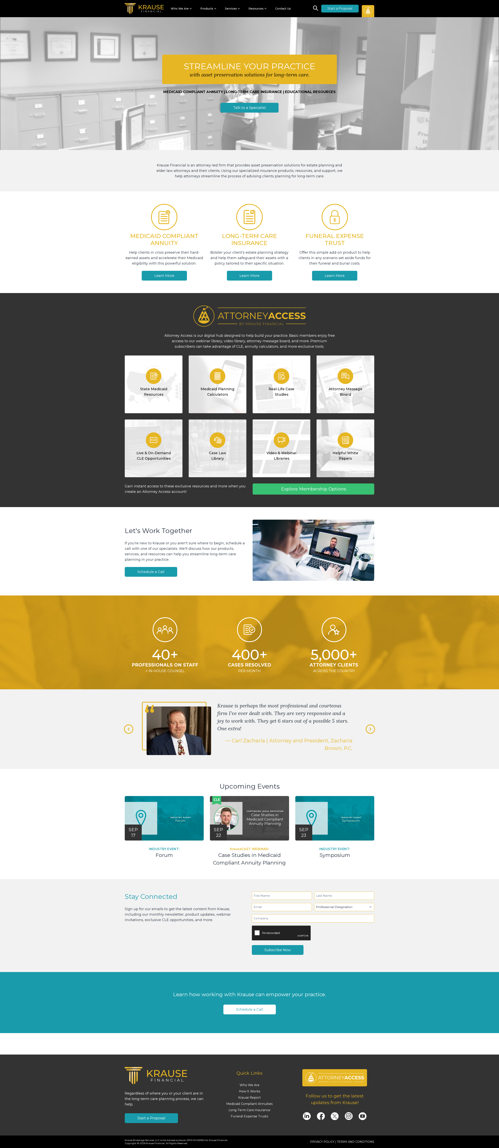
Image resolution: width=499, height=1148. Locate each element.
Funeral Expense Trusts (249, 1116)
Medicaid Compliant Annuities (249, 1104)
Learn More (164, 276)
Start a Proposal (339, 8)
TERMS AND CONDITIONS (355, 1142)
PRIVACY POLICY (322, 1142)
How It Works (249, 1091)
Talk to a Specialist (249, 108)
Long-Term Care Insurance (249, 1110)
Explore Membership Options (313, 489)
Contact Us (283, 8)
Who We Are (249, 1085)
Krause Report (249, 1097)
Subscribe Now (278, 950)
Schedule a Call (151, 572)
